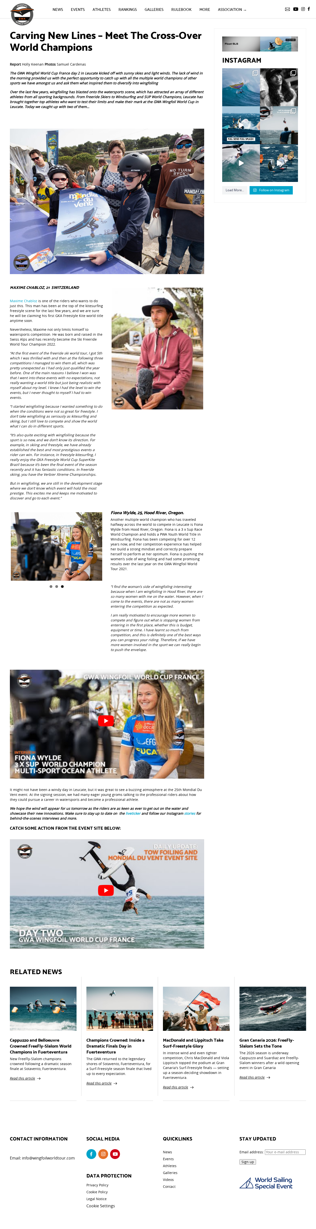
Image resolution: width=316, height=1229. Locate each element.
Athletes (102, 9)
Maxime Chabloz (23, 300)
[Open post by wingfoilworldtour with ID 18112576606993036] (241, 163)
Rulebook (181, 9)
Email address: (252, 1152)
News (58, 9)
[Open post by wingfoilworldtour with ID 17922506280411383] (241, 87)
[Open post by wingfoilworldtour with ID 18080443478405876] (279, 125)
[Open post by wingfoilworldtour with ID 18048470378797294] (279, 87)
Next (110, 545)
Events (78, 9)
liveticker (133, 813)
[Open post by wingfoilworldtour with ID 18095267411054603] (279, 163)
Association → (232, 9)
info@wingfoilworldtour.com (48, 1158)
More (204, 9)
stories (189, 813)
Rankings (127, 9)
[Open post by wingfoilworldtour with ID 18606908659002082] (241, 125)
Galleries (154, 9)
